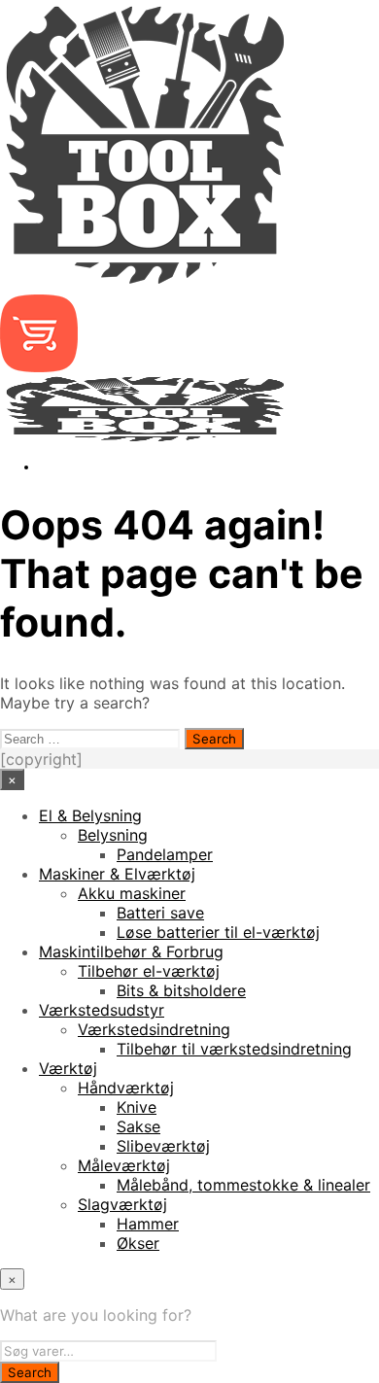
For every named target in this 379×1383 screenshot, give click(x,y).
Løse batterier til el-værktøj (218, 932)
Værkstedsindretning (154, 1029)
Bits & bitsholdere (181, 990)
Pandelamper (165, 854)
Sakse (138, 1126)
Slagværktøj (122, 1204)
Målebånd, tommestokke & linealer (243, 1184)
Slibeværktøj (163, 1146)
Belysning (113, 835)
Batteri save (160, 912)
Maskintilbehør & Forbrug (131, 951)
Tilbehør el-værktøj (149, 971)
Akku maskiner (132, 893)
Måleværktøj (124, 1165)
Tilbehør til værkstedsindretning (234, 1048)
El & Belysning (90, 815)
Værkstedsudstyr (101, 1010)
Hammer (148, 1223)
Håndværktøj (126, 1087)
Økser (138, 1243)
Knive (136, 1107)
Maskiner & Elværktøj (117, 873)
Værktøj (68, 1068)
